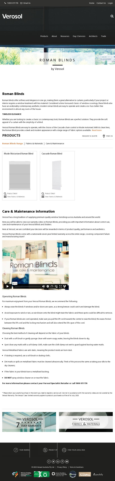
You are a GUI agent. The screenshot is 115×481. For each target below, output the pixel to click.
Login (110, 3)
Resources (65, 36)
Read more (97, 130)
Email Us (27, 3)
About (54, 36)
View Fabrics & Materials (16, 196)
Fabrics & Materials (34, 143)
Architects (93, 36)
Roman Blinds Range (12, 143)
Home (91, 3)
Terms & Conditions (76, 467)
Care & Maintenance (55, 143)
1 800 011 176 (12, 3)
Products (44, 36)
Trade (103, 36)
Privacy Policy (62, 467)
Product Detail (12, 193)
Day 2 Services (79, 36)
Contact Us (101, 3)
